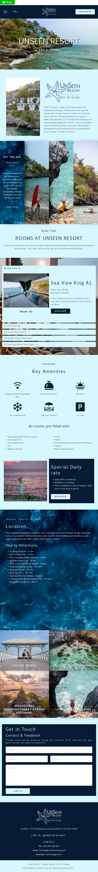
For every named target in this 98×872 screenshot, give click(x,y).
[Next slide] (44, 297)
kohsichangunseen (54, 854)
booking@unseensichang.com (52, 850)
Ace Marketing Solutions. (61, 868)
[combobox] (15, 11)
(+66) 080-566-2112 (51, 846)
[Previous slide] (8, 297)
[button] (5, 11)
